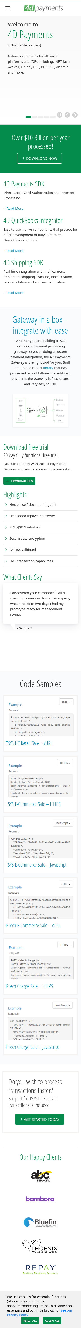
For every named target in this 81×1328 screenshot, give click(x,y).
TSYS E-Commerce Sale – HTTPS (33, 804)
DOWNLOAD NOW (41, 158)
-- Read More (13, 208)
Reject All (30, 1320)
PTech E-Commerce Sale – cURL (33, 925)
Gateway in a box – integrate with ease (40, 324)
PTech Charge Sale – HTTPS (29, 986)
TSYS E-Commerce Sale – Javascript (36, 864)
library (48, 367)
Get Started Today (41, 1119)
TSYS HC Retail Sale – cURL (29, 743)
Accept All (52, 1320)
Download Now (21, 481)
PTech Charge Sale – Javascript (32, 1046)
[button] (59, 115)
